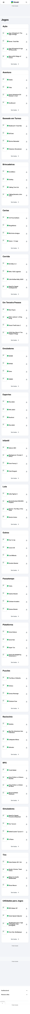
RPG (5, 763)
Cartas (6, 210)
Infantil (6, 441)
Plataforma (8, 625)
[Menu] (3, 2)
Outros (6, 533)
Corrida (6, 256)
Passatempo (8, 579)
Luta (5, 487)
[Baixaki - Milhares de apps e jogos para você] (15, 2)
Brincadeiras (9, 164)
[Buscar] (26, 2)
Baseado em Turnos (12, 118)
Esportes (7, 395)
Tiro (4, 855)
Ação (5, 26)
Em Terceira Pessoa (12, 303)
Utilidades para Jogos (13, 901)
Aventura (7, 72)
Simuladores (8, 809)
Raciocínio (8, 717)
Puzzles (6, 671)
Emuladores (8, 349)
